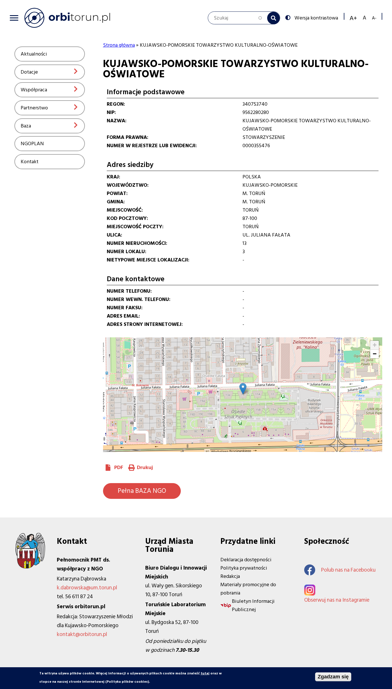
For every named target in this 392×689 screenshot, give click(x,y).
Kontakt (29, 162)
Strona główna (119, 45)
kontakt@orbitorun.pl (82, 634)
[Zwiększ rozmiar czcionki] (353, 18)
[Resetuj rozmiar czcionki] (364, 17)
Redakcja (230, 576)
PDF (118, 467)
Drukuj (145, 467)
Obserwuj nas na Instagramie (336, 600)
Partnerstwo (34, 108)
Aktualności (34, 54)
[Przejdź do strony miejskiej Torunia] (30, 566)
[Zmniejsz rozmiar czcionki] (374, 18)
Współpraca (34, 90)
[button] (243, 389)
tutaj (205, 673)
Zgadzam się (333, 677)
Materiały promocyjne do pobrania (248, 588)
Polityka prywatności (243, 568)
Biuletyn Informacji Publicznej (253, 605)
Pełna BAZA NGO (142, 490)
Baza (26, 126)
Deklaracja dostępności (245, 560)
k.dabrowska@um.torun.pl (87, 587)
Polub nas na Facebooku (348, 570)
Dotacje (29, 72)
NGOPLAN (32, 143)
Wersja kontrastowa (316, 17)
